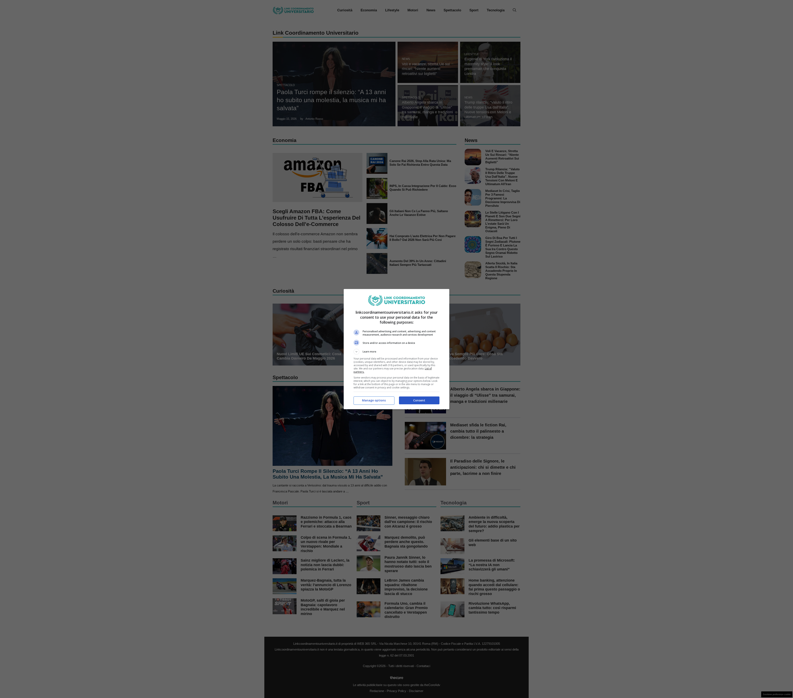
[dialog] (396, 349)
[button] (396, 352)
